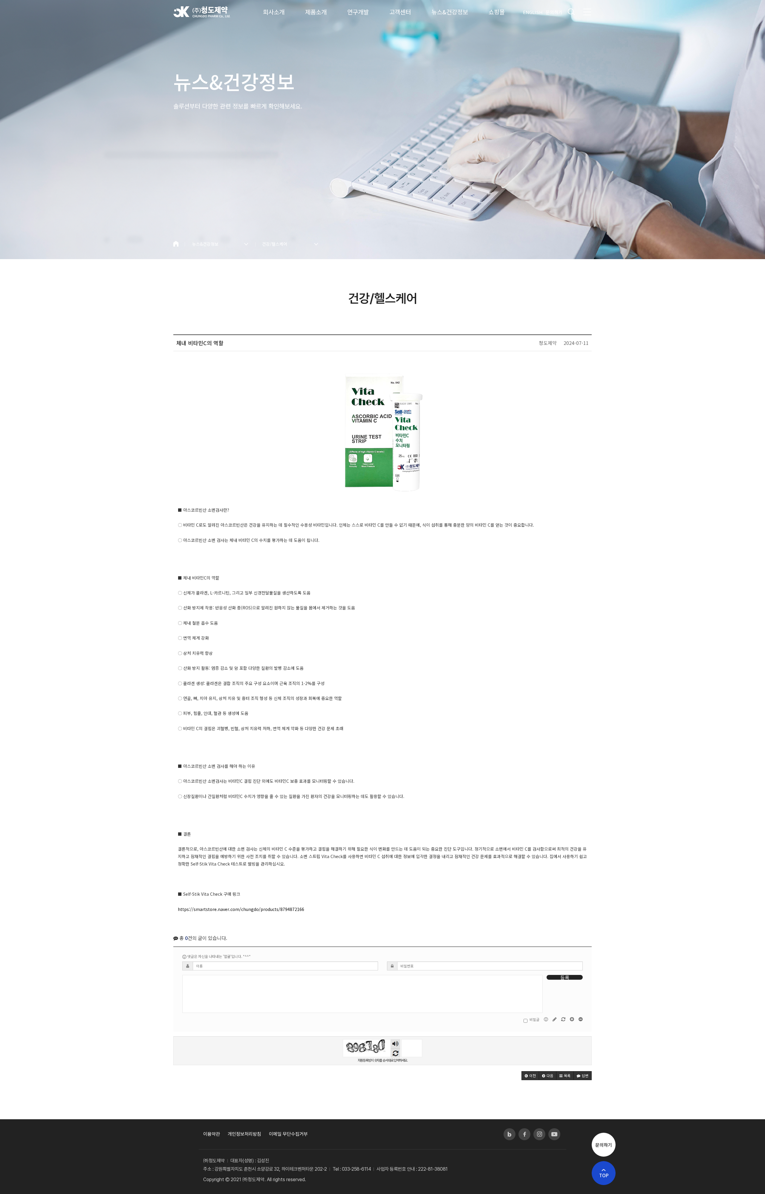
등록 (564, 977)
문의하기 (554, 12)
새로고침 (395, 1053)
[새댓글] (555, 1019)
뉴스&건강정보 (205, 244)
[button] (530, 1075)
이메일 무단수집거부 (288, 1134)
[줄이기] (581, 1019)
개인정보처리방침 (244, 1134)
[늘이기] (572, 1019)
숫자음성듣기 (395, 1043)
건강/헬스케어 (274, 244)
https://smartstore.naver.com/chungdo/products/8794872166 (241, 909)
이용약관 (211, 1134)
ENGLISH (533, 12)
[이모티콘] (546, 1019)
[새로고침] (563, 1019)
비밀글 (534, 1019)
